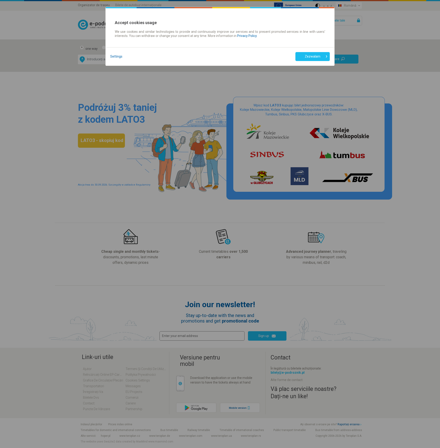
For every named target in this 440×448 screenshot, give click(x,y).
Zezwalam (312, 56)
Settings (116, 56)
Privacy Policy (247, 36)
